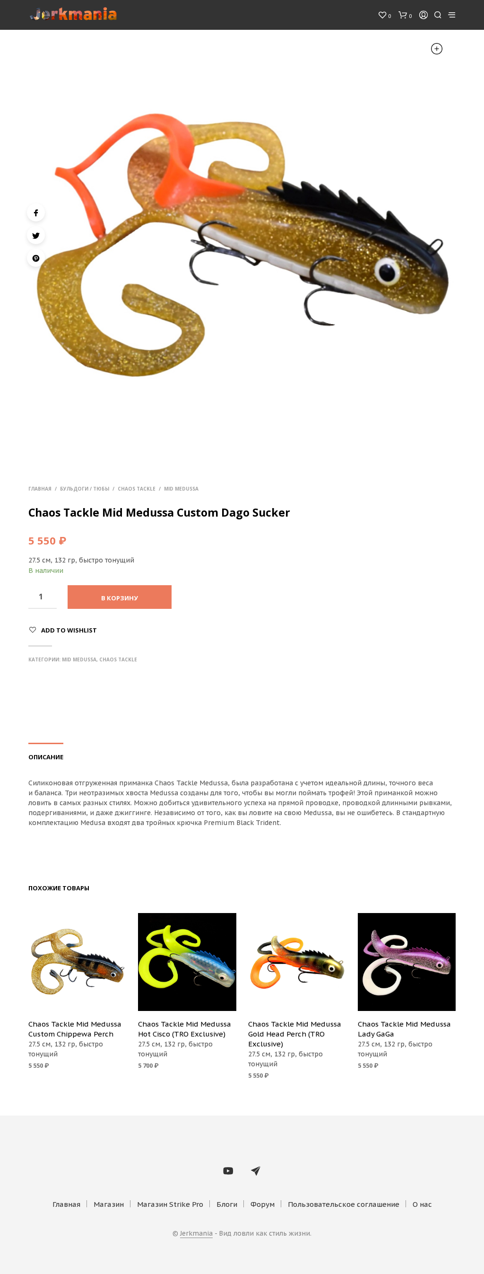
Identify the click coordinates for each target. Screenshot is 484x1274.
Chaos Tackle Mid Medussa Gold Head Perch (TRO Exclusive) (294, 1033)
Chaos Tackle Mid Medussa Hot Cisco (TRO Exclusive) (184, 1028)
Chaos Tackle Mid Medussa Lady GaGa (404, 1028)
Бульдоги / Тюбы (84, 488)
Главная (40, 488)
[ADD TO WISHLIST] (77, 998)
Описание (45, 757)
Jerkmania (196, 1234)
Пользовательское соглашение (343, 1204)
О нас (422, 1204)
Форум (263, 1204)
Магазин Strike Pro (170, 1204)
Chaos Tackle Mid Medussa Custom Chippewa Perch (74, 1028)
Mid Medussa (181, 488)
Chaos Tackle (137, 488)
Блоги (226, 1204)
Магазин (109, 1204)
